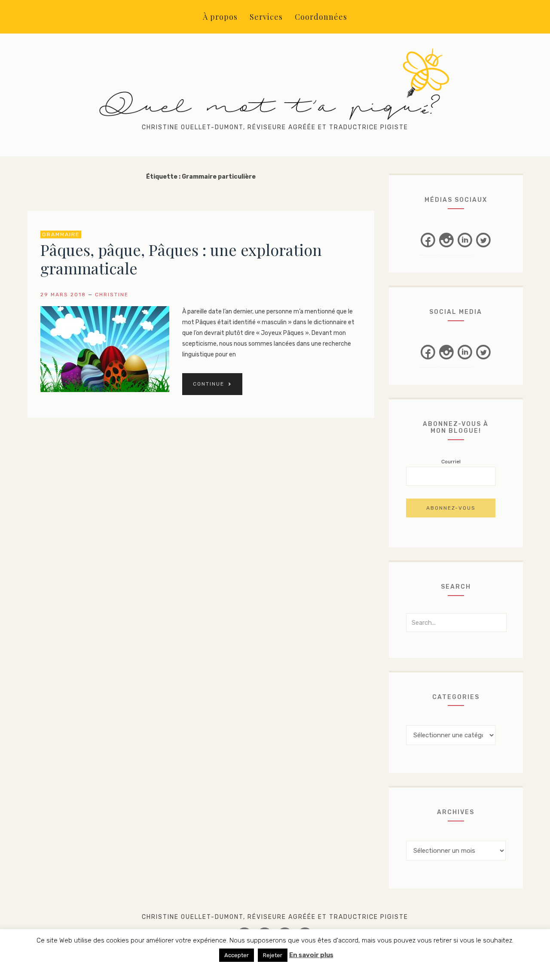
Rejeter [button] (272, 955)
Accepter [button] (236, 955)
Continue (208, 384)
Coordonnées (321, 17)
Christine (111, 295)
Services (266, 17)
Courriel (451, 462)
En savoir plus (311, 955)
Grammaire (60, 234)
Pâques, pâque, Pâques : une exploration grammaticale (181, 258)
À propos (220, 17)
